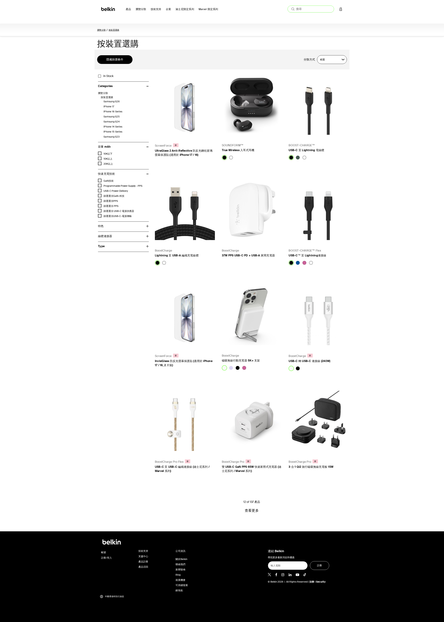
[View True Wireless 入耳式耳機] (252, 105)
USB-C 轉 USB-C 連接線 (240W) (309, 361)
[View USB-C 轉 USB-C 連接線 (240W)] (319, 315)
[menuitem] (129, 11)
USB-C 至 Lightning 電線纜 (306, 150)
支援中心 (143, 556)
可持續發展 (182, 585)
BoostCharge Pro (233, 462)
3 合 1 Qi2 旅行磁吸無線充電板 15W (311, 467)
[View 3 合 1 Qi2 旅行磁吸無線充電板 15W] (319, 421)
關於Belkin (181, 559)
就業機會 (180, 580)
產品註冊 (143, 561)
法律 (312, 581)
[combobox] (311, 9)
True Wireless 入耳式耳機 (238, 150)
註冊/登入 (106, 557)
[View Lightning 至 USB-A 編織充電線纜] (185, 210)
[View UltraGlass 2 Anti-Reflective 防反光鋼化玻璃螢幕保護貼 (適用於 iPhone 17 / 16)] (185, 105)
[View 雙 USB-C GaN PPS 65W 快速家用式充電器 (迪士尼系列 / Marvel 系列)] (252, 421)
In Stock (108, 76)
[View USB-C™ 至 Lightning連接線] (319, 210)
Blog (178, 574)
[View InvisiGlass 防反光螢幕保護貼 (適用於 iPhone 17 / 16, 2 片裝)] (185, 315)
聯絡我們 (180, 564)
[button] (340, 9)
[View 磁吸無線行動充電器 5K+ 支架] (252, 315)
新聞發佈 (180, 569)
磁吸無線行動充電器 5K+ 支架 (241, 360)
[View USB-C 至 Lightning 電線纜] (319, 105)
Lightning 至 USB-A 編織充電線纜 (177, 255)
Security (321, 581)
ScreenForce (163, 145)
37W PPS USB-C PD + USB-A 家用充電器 (248, 255)
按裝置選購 (114, 30)
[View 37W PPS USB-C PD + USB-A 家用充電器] (252, 210)
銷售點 (179, 590)
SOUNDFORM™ (233, 145)
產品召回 (143, 566)
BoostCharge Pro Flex (169, 462)
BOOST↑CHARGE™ (302, 145)
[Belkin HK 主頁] (108, 9)
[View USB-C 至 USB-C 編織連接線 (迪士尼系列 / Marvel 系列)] (185, 421)
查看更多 (252, 510)
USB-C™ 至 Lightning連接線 (307, 255)
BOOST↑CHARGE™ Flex (305, 250)
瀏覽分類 (101, 30)
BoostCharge (163, 250)
